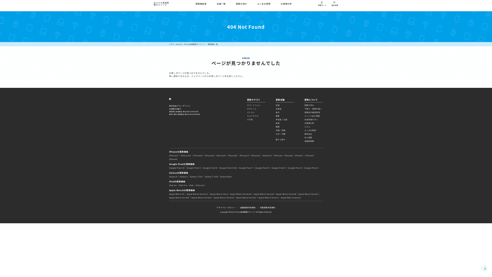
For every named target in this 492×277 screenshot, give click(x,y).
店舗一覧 (221, 3)
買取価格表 (201, 3)
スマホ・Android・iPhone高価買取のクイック (187, 44)
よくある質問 (264, 3)
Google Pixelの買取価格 (182, 164)
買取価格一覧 (213, 44)
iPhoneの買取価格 (178, 151)
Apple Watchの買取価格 (182, 190)
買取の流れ (241, 3)
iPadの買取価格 (177, 181)
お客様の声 (286, 3)
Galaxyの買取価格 (178, 172)
